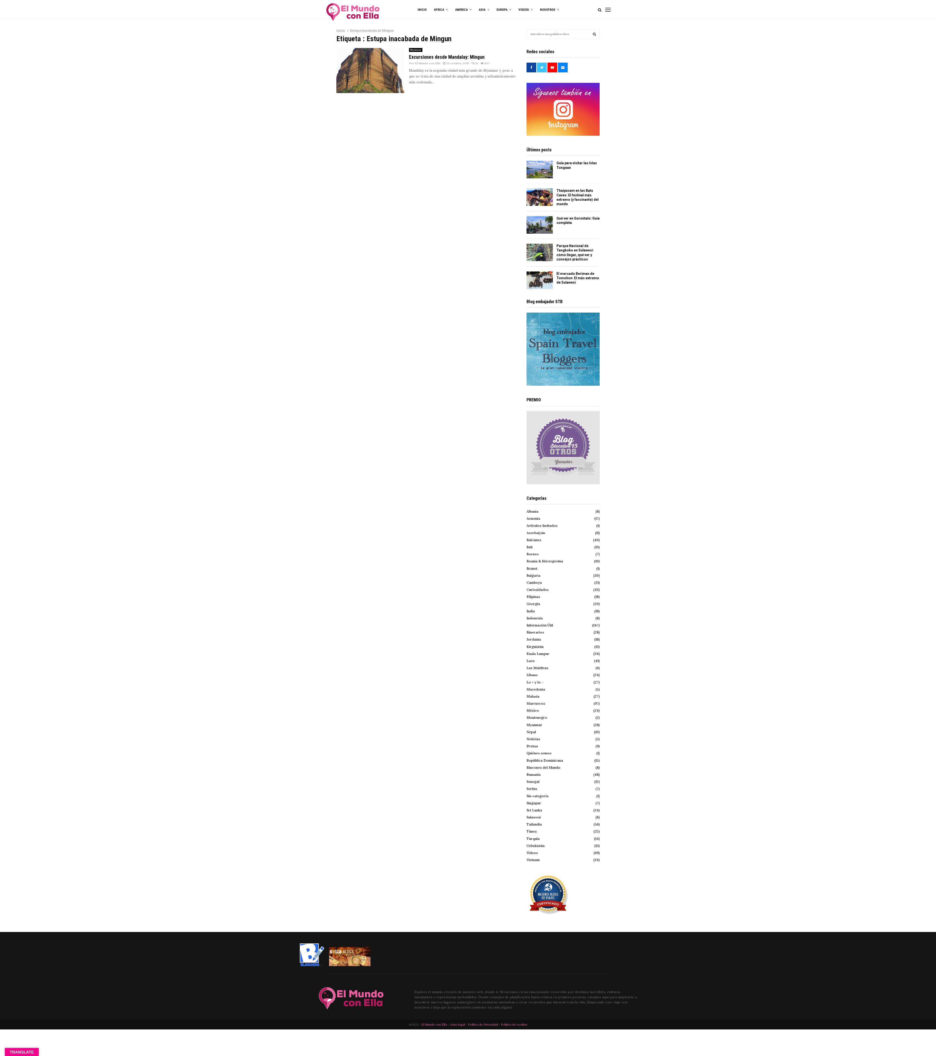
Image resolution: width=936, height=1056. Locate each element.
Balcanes (533, 540)
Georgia (533, 604)
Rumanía (533, 774)
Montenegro (536, 717)
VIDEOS (523, 9)
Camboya (534, 582)
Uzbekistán (535, 846)
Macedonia (535, 689)
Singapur (533, 803)
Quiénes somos (538, 753)
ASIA (482, 9)
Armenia (533, 518)
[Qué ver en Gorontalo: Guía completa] (539, 225)
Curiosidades (537, 589)
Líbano (532, 675)
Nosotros (547, 9)
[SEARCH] (594, 34)
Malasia (532, 696)
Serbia (531, 789)
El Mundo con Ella (427, 63)
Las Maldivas (537, 668)
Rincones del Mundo (543, 767)
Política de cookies (514, 1024)
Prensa (532, 746)
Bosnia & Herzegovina (544, 561)
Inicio (422, 9)
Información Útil (539, 625)
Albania (532, 511)
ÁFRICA (439, 9)
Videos (532, 853)
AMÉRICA (461, 9)
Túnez (531, 831)
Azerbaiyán (535, 533)
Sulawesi (533, 817)
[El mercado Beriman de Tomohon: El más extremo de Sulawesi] (539, 280)
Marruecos (535, 703)
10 (476, 63)
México (532, 710)
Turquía (533, 838)
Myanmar (415, 49)
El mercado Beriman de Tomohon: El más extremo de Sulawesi (577, 278)
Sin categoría (537, 796)
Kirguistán (535, 646)
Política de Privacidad (483, 1024)
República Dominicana (544, 760)
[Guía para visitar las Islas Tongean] (539, 169)
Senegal (532, 781)
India (530, 611)
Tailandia (534, 824)
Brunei (531, 568)
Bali (529, 547)
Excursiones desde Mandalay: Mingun (447, 57)
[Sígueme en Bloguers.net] (312, 965)
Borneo (532, 554)
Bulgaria (533, 575)
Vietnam (533, 860)
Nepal (531, 732)
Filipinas (533, 597)
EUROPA (502, 9)
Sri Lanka (534, 810)
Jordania (533, 639)
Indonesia (534, 618)
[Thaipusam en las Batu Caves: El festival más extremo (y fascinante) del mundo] (539, 197)
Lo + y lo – (535, 682)
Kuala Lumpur (537, 654)
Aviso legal (458, 1024)
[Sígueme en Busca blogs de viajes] (349, 965)
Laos (530, 661)
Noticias (533, 739)
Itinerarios (535, 632)
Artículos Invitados (541, 525)
